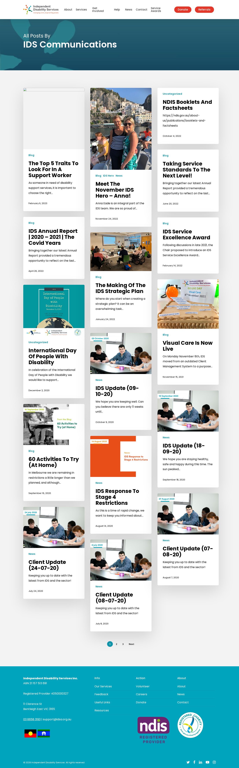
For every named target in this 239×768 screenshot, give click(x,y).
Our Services (103, 686)
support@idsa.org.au (57, 719)
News (119, 175)
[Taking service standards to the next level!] (188, 180)
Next (131, 644)
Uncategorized (172, 94)
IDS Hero (108, 175)
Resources (101, 710)
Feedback (101, 694)
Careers (141, 694)
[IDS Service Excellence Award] (188, 245)
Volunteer (143, 686)
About (181, 686)
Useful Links (102, 702)
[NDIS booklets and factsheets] (188, 116)
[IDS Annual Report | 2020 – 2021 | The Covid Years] (54, 248)
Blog (31, 155)
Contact (183, 702)
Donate (141, 702)
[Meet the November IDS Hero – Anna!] (121, 157)
